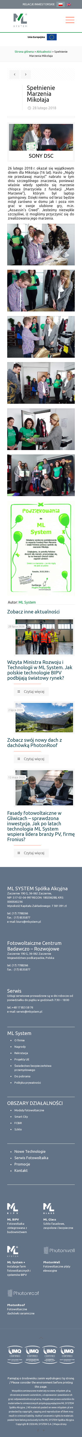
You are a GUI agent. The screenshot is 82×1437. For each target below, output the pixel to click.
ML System (27, 602)
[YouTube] (44, 1430)
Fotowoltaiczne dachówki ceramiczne (21, 1309)
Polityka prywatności (27, 1082)
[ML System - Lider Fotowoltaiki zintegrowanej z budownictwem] (20, 20)
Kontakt (21, 1170)
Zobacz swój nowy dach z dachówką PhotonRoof (34, 742)
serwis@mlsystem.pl (29, 1011)
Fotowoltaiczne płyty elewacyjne (56, 1266)
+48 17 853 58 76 (22, 1007)
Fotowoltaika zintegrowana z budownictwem (17, 1225)
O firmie (19, 1040)
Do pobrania (22, 1076)
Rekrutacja (21, 1053)
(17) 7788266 (20, 913)
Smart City (21, 1116)
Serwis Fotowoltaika (31, 1158)
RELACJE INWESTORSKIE (39, 4)
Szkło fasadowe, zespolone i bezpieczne (58, 1223)
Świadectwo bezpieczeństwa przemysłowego (32, 1067)
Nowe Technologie (30, 1151)
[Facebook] (38, 1430)
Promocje (22, 1164)
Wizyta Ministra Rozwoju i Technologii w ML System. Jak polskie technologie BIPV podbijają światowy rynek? (39, 670)
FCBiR (18, 1122)
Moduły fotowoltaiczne (29, 1110)
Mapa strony (60, 1424)
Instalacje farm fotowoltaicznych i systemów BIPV (19, 1268)
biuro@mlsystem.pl (28, 921)
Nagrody (20, 1046)
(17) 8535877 (22, 917)
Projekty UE (21, 1059)
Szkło (18, 1129)
